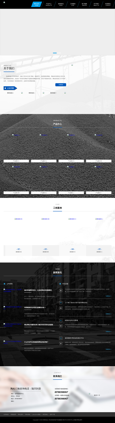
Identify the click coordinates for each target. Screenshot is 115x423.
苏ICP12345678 (67, 420)
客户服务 (84, 4)
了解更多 (60, 84)
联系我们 (108, 4)
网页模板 (45, 414)
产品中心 (49, 4)
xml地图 (74, 420)
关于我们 (96, 4)
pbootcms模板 (36, 414)
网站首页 (36, 4)
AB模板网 (13, 414)
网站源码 (20, 414)
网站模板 (27, 414)
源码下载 (52, 414)
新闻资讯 (61, 4)
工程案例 (72, 4)
